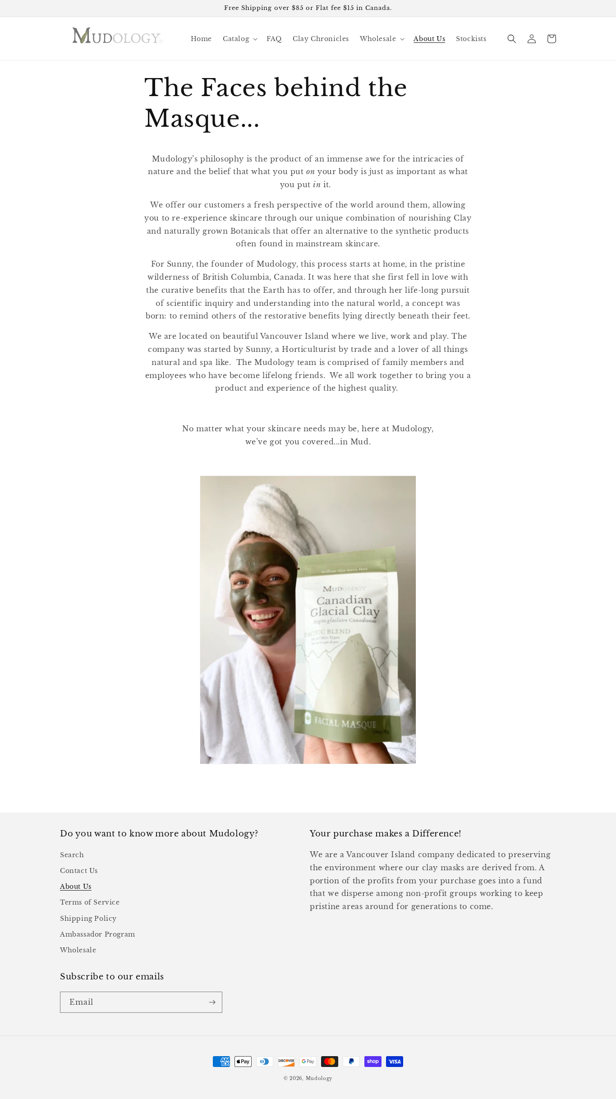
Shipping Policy (88, 918)
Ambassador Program (97, 934)
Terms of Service (90, 902)
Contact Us (79, 871)
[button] (239, 38)
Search (72, 855)
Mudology (319, 1078)
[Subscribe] (212, 1002)
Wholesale (78, 950)
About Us (76, 886)
